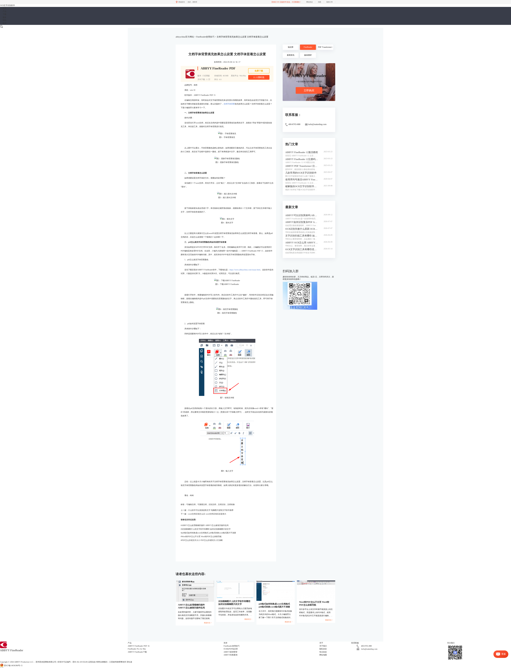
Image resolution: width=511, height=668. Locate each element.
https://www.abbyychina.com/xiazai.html (245, 270)
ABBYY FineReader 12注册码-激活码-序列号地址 (301, 159)
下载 (4, 14)
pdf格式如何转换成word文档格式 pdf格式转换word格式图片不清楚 (208, 533)
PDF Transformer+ (325, 47)
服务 (4, 17)
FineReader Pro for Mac (137, 649)
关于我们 (323, 646)
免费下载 (259, 71)
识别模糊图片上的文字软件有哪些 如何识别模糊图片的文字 (206, 529)
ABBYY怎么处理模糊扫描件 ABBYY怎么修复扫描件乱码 (204, 525)
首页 (4, 8)
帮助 (4, 20)
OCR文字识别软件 (7, 5)
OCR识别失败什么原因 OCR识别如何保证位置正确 (301, 229)
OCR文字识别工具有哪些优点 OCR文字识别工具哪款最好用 (301, 249)
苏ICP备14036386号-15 (13, 666)
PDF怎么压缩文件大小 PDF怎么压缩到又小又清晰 (202, 540)
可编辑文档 (191, 504)
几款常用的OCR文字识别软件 (301, 172)
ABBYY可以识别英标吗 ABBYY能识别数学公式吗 (301, 215)
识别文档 (212, 504)
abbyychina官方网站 (185, 37)
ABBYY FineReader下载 (137, 652)
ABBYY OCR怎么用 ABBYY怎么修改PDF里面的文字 (301, 242)
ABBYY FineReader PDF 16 (138, 646)
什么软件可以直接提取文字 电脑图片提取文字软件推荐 (210, 510)
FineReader (308, 47)
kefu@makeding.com (369, 649)
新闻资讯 (290, 55)
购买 (4, 23)
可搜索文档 (202, 504)
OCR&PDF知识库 (231, 649)
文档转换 (231, 504)
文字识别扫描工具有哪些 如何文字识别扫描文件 (301, 235)
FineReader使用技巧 (205, 37)
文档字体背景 (229, 104)
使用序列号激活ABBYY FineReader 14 (301, 179)
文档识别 (221, 504)
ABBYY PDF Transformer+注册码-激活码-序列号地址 (301, 166)
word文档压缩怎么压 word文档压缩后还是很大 (207, 514)
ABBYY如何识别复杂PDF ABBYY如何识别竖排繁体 (301, 222)
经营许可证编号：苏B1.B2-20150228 (72, 662)
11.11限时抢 (258, 77)
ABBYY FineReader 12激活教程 (301, 152)
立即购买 (309, 90)
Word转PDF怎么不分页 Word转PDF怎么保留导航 (201, 537)
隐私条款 (323, 649)
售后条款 (323, 652)
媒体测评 (308, 55)
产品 (4, 11)
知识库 (290, 47)
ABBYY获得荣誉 (230, 652)
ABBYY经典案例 (230, 655)
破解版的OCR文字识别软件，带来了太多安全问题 (301, 186)
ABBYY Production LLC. (24, 662)
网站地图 (323, 655)
